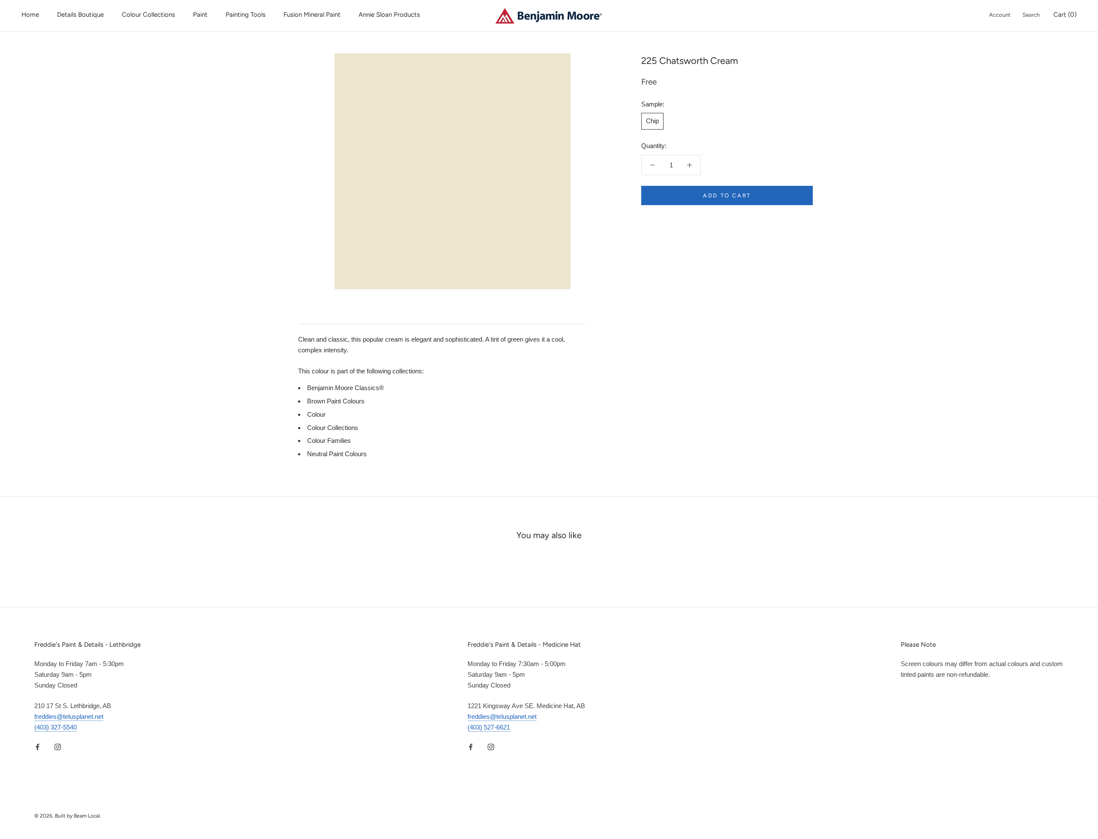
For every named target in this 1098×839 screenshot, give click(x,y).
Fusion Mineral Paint (312, 14)
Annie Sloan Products (389, 14)
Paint (200, 14)
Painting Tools (245, 14)
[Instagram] (57, 747)
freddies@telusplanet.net (68, 716)
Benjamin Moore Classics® (345, 387)
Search (1031, 15)
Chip (652, 120)
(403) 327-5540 (55, 727)
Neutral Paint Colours (337, 453)
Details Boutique (80, 14)
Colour (316, 414)
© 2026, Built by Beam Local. (67, 816)
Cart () (1065, 14)
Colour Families (329, 440)
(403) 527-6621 (489, 727)
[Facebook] (37, 747)
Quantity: (654, 145)
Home (30, 14)
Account (1000, 15)
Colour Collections (148, 14)
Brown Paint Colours (336, 401)
